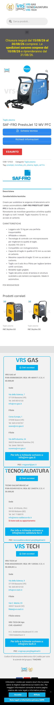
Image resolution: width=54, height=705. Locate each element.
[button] (27, 32)
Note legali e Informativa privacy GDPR (27, 700)
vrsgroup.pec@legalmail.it (29, 651)
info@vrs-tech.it (15, 590)
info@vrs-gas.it (15, 404)
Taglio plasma (9, 120)
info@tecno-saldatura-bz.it (20, 517)
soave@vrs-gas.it (16, 426)
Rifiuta (37, 695)
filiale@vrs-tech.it (16, 609)
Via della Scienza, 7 (17, 394)
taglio (36, 165)
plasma (30, 165)
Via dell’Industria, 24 (17, 439)
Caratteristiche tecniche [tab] (14, 196)
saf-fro (42, 165)
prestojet (10, 165)
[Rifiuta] (50, 691)
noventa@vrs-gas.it (17, 448)
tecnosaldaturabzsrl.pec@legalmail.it (29, 540)
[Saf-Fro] (16, 175)
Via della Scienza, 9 (17, 581)
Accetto (17, 695)
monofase (18, 165)
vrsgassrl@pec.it (29, 465)
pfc (24, 165)
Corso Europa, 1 (15, 417)
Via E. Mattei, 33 (15, 603)
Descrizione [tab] (8, 191)
